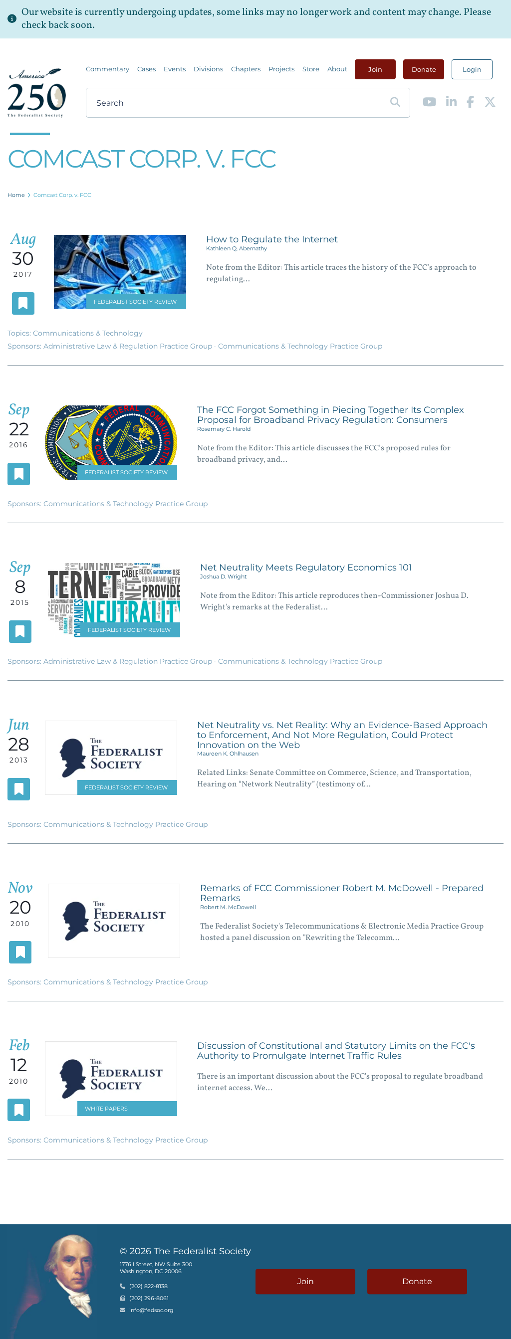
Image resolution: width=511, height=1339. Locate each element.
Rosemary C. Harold (224, 428)
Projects (281, 69)
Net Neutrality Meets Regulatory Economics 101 (306, 567)
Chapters (245, 69)
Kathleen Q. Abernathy (236, 248)
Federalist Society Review (135, 301)
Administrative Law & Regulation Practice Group (128, 346)
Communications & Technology (88, 333)
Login (472, 69)
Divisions (208, 69)
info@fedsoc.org (151, 1310)
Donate (424, 69)
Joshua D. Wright (223, 576)
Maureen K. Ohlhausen (227, 753)
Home (16, 194)
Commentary (107, 69)
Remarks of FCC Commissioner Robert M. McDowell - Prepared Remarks (342, 893)
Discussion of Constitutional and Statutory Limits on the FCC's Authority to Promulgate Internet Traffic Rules (336, 1050)
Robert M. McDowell (228, 907)
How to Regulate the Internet (272, 239)
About (337, 69)
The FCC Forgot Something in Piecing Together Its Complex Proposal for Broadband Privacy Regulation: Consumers (330, 414)
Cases (146, 69)
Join (375, 69)
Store (310, 69)
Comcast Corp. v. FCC (62, 194)
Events (175, 69)
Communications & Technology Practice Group (300, 346)
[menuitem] (107, 69)
